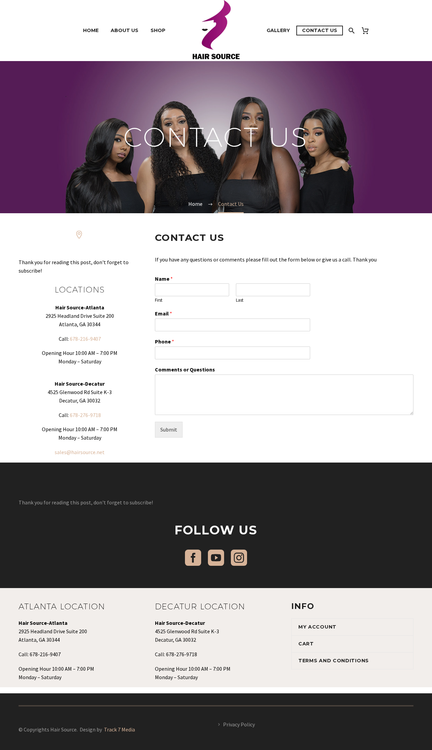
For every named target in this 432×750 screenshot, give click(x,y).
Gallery (278, 30)
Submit (168, 429)
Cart (306, 644)
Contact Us (319, 30)
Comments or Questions (185, 369)
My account (317, 627)
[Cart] (367, 30)
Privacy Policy (239, 724)
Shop (158, 30)
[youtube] (216, 558)
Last (239, 300)
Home (91, 30)
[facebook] (193, 558)
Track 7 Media (119, 729)
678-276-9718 (85, 415)
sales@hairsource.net (80, 452)
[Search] (350, 30)
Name (164, 278)
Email (163, 313)
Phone (164, 341)
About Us (124, 30)
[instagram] (239, 558)
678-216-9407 (85, 338)
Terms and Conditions (333, 661)
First (158, 300)
